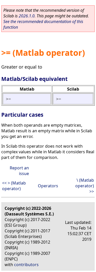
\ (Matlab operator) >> (84, 185)
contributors (26, 264)
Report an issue (19, 170)
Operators (48, 186)
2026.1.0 (27, 16)
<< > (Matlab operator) (14, 185)
